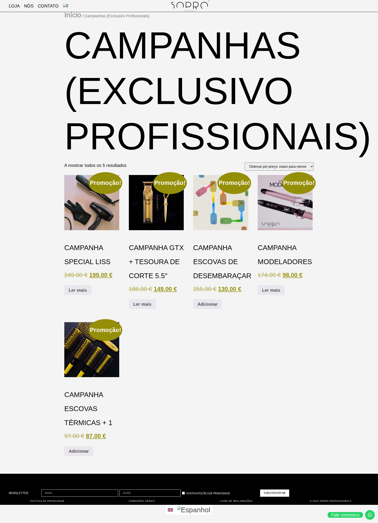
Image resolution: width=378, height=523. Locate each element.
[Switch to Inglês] (170, 509)
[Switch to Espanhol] (193, 510)
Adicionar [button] (208, 304)
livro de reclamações (236, 501)
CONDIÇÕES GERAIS (142, 501)
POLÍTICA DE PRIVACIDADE (47, 501)
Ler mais (78, 290)
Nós (28, 6)
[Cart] (340, 6)
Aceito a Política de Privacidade (208, 493)
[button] (353, 6)
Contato (48, 6)
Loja (14, 6)
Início (72, 15)
